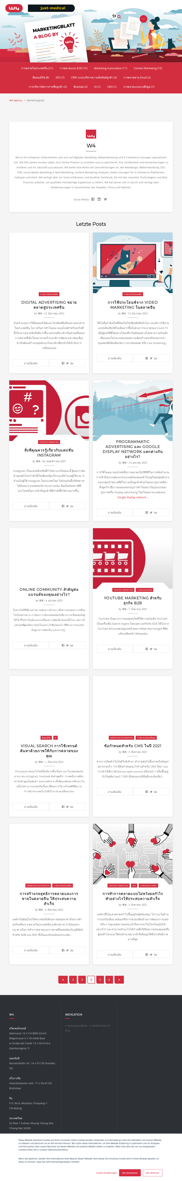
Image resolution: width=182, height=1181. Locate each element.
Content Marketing (148, 68)
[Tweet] (67, 363)
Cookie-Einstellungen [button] (106, 1172)
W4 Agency (16, 100)
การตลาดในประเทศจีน (37, 68)
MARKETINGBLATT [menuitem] (101, 1025)
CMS (111, 86)
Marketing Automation (110, 68)
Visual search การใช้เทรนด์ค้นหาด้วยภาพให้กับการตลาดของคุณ (49, 751)
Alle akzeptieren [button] (130, 1172)
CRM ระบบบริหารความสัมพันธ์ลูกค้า (94, 77)
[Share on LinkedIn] (72, 363)
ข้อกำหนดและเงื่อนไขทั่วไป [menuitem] (76, 1028)
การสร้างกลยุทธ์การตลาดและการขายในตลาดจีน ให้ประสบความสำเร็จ (49, 899)
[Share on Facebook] (63, 363)
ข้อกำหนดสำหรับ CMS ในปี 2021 (133, 746)
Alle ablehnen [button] (152, 1172)
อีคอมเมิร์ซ (41, 77)
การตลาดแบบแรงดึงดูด (138, 86)
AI (97, 86)
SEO (60, 77)
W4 (40, 313)
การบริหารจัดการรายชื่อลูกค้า (48, 86)
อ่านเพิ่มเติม (31, 363)
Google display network (131, 497)
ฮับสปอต (80, 86)
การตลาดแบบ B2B (73, 68)
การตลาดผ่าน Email (137, 77)
